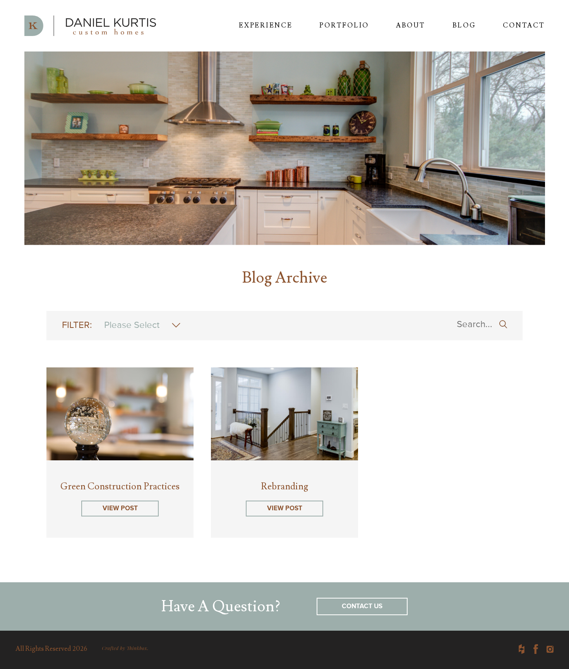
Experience (265, 25)
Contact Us (362, 606)
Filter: (110, 325)
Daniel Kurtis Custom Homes (90, 25)
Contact (524, 25)
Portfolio (343, 25)
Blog (464, 25)
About (410, 25)
